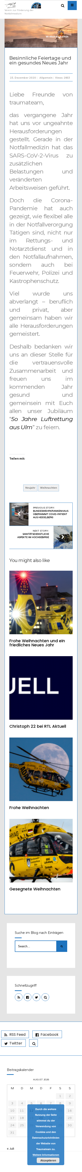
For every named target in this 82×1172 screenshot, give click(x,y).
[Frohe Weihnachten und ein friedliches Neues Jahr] (41, 602)
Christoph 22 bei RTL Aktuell (37, 726)
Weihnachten (48, 487)
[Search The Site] (45, 997)
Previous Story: (50, 512)
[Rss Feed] (19, 997)
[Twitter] (36, 997)
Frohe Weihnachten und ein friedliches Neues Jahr (37, 643)
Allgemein (45, 77)
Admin (64, 36)
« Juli (10, 1149)
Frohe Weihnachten (29, 807)
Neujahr (30, 487)
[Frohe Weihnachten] (41, 769)
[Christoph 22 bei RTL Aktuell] (41, 688)
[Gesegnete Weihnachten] (41, 850)
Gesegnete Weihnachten (34, 889)
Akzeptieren (48, 1160)
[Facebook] (27, 997)
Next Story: (33, 534)
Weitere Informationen (46, 1154)
